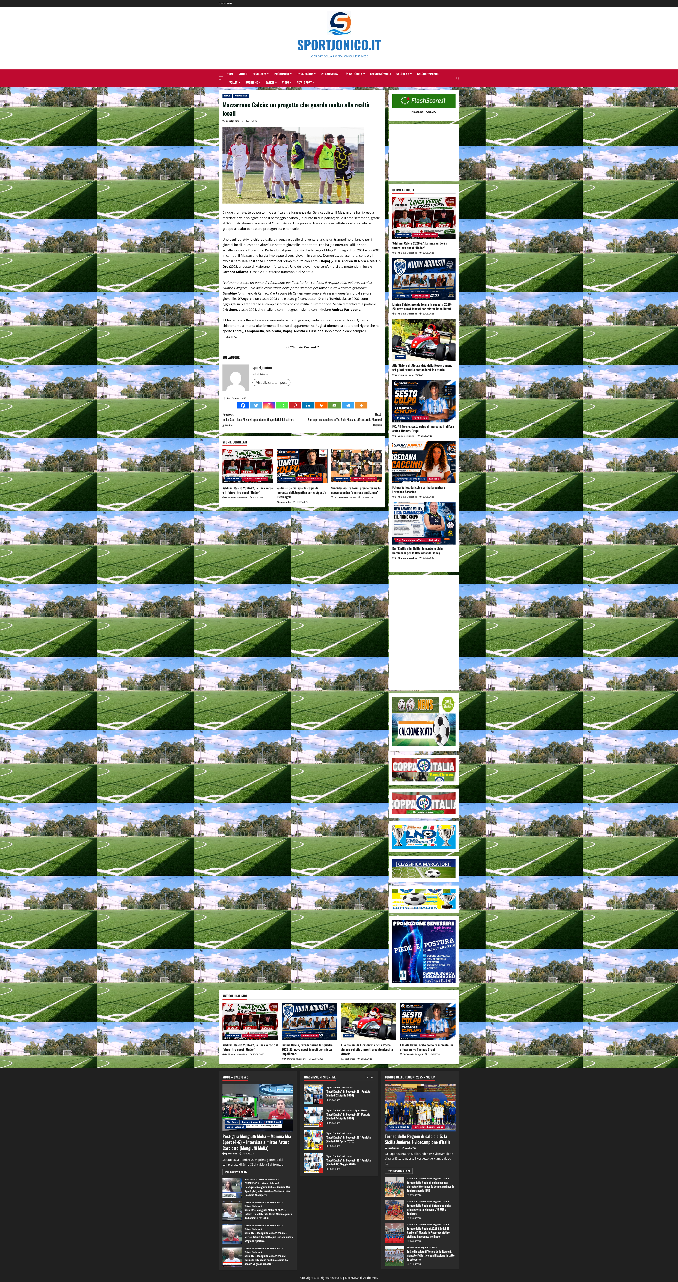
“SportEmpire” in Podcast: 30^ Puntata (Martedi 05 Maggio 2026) (313, 1094)
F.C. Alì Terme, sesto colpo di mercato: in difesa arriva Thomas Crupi (423, 428)
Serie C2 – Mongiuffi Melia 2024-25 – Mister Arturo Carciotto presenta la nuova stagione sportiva (232, 1234)
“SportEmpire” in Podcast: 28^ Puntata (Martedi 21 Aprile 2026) (313, 1140)
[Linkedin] (308, 405)
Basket (270, 82)
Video (285, 82)
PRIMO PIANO (273, 1122)
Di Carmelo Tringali (405, 435)
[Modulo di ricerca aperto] (457, 78)
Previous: (258, 419)
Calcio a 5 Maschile (252, 1122)
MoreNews (352, 1278)
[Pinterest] (295, 405)
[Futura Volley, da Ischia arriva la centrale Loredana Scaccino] (424, 462)
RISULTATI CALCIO (423, 112)
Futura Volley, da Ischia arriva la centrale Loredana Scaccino (418, 489)
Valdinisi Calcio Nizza (255, 478)
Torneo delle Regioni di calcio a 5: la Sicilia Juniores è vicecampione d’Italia (418, 1139)
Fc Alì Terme (420, 417)
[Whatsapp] (282, 405)
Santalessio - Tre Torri (363, 478)
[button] (221, 78)
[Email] (334, 405)
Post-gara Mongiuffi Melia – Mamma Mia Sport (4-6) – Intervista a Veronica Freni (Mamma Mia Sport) (232, 1188)
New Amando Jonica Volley (411, 539)
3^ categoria (354, 74)
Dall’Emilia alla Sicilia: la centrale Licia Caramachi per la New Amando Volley (417, 550)
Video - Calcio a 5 (236, 1126)
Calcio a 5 (402, 74)
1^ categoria (305, 74)
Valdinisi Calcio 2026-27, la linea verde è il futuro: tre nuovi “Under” (247, 490)
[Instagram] (269, 405)
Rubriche (251, 82)
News (227, 95)
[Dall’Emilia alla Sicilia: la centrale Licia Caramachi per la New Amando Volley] (424, 523)
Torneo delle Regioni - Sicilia (428, 1126)
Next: (345, 419)
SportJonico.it (339, 44)
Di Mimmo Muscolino (236, 497)
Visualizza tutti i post (271, 382)
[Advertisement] (424, 152)
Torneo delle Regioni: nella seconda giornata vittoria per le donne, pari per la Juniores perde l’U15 (394, 1187)
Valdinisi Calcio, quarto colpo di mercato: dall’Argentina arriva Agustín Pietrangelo (301, 492)
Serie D (243, 74)
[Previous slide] (367, 1077)
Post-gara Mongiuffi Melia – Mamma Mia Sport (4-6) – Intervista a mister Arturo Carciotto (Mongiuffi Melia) (256, 1142)
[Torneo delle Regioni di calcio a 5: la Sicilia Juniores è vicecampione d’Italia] (420, 1107)
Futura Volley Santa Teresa (411, 478)
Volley (233, 82)
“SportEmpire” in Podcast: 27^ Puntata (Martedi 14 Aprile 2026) (313, 1163)
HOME (230, 74)
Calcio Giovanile (380, 74)
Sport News (361, 1110)
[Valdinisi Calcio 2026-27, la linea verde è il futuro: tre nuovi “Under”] (247, 466)
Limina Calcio (421, 295)
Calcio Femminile (428, 74)
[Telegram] (348, 405)
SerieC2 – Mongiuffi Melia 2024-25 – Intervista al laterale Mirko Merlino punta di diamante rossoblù (232, 1211)
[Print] (321, 405)
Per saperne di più (237, 1172)
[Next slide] (372, 1077)
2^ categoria (329, 74)
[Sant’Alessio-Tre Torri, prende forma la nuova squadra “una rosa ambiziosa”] (356, 466)
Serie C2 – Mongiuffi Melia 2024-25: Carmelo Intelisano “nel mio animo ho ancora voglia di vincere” (232, 1257)
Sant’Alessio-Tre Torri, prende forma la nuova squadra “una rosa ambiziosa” (355, 490)
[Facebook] (243, 405)
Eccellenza (259, 74)
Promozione (281, 74)
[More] (361, 405)
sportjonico (233, 121)
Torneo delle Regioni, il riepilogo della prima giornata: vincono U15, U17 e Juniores (394, 1210)
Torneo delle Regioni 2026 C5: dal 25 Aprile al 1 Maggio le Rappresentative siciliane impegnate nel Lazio (394, 1233)
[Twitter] (256, 405)
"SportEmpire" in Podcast (339, 1087)
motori (400, 356)
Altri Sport (304, 82)
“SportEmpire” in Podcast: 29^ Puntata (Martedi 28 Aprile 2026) (313, 1117)
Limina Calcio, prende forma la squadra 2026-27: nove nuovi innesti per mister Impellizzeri (422, 306)
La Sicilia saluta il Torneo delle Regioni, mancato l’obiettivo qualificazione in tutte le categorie (394, 1256)
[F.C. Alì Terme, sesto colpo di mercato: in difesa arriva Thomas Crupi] (424, 401)
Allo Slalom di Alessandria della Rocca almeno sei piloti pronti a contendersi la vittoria (422, 367)
